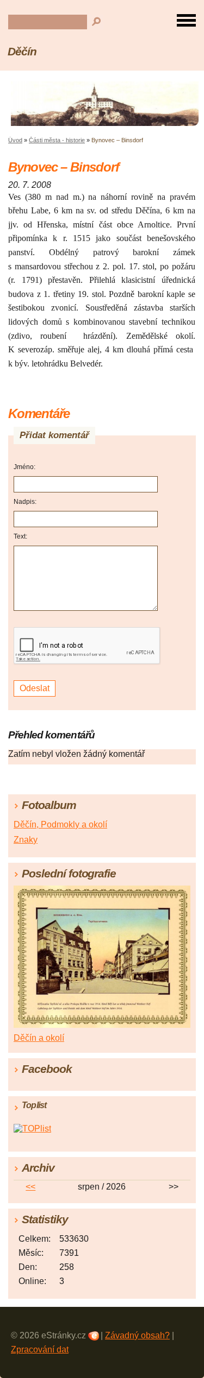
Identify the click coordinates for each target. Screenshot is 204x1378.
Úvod (15, 140)
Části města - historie (57, 140)
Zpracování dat (40, 1349)
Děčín (22, 51)
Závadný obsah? (137, 1335)
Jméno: (24, 467)
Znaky (26, 839)
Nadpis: (25, 501)
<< (30, 1186)
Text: (20, 536)
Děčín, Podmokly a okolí (60, 824)
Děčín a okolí (39, 1037)
